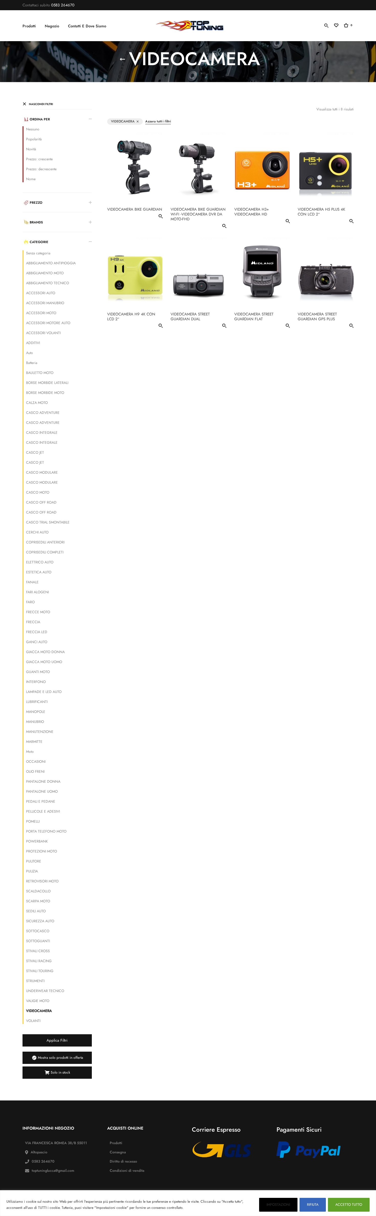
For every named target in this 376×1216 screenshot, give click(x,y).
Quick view (161, 217)
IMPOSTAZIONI (278, 1204)
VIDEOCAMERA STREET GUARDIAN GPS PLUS (317, 316)
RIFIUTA (312, 1204)
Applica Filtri (57, 1040)
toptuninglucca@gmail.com (53, 1170)
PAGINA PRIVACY (199, 1207)
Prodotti (29, 26)
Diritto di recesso (123, 1161)
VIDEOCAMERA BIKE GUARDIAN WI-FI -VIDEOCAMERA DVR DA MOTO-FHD (198, 214)
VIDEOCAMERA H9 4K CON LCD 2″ (131, 316)
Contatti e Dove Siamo (87, 26)
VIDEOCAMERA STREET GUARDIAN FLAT (253, 316)
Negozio (52, 26)
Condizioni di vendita (127, 1170)
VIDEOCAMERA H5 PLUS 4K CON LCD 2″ (321, 212)
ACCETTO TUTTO (348, 1204)
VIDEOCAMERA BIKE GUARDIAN (134, 209)
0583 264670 (62, 5)
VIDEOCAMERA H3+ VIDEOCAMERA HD (251, 212)
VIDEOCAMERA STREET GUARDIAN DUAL (190, 316)
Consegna (118, 1152)
